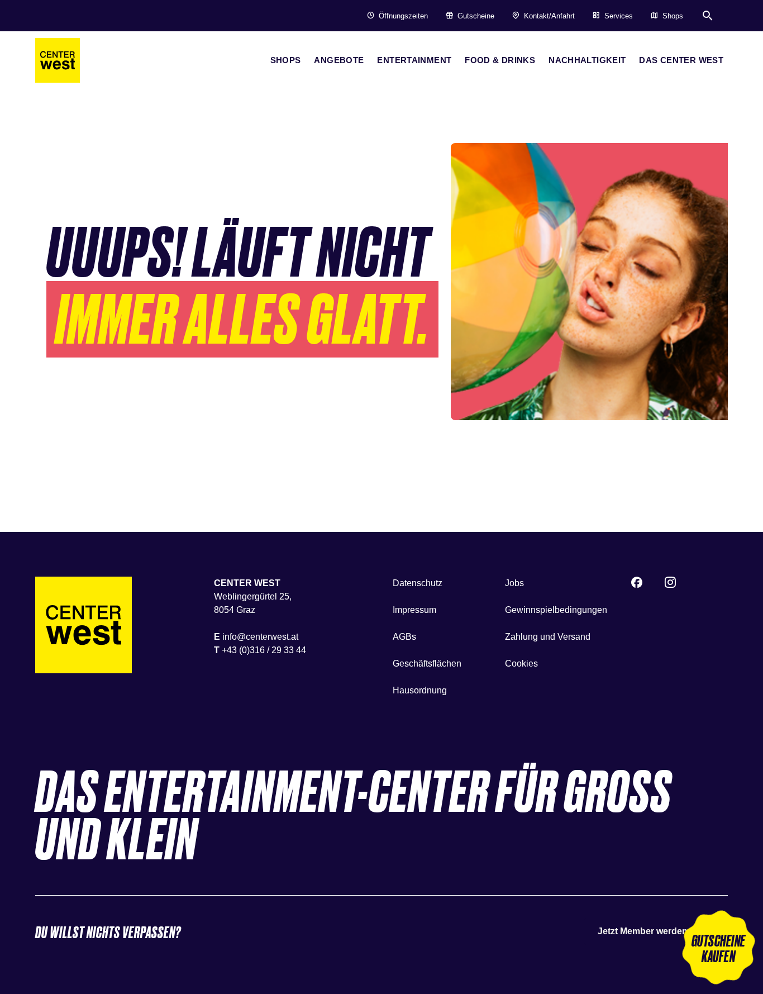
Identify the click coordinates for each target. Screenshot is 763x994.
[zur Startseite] (57, 60)
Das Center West (681, 60)
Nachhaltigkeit (587, 60)
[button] (718, 949)
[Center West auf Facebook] (636, 584)
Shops (285, 60)
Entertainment (414, 60)
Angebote (339, 60)
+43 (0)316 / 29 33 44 (264, 650)
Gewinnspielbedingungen (556, 610)
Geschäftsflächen (427, 663)
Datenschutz (417, 583)
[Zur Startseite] (83, 625)
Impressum (414, 610)
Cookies (521, 663)
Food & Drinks (500, 60)
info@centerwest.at (260, 636)
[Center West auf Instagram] (670, 584)
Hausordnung (420, 690)
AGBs (404, 636)
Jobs (514, 583)
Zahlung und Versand (547, 636)
